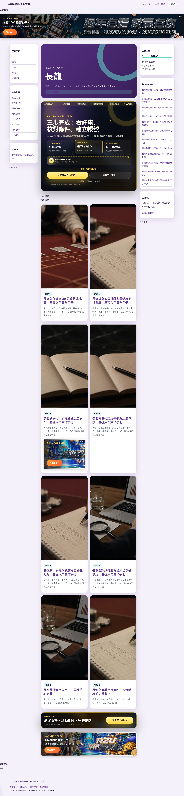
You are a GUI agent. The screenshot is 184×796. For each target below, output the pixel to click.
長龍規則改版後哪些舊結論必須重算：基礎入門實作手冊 (111, 301)
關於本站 (34, 787)
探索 (144, 4)
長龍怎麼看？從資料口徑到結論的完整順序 (111, 692)
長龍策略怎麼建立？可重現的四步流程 (157, 141)
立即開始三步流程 (67, 175)
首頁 (14, 56)
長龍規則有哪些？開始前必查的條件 (157, 109)
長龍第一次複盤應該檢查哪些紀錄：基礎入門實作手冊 (63, 572)
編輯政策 (16, 78)
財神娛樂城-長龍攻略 (18, 4)
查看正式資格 (119, 720)
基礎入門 (16, 97)
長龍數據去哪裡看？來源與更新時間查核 (157, 164)
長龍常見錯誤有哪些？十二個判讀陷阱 (157, 155)
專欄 (157, 4)
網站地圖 (44, 787)
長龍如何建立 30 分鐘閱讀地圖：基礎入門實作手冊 (63, 301)
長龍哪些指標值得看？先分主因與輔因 (157, 173)
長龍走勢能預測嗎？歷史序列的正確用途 (157, 182)
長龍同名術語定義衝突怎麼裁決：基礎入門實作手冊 (111, 420)
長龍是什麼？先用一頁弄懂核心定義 (63, 692)
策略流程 (16, 113)
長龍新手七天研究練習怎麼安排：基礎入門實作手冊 (63, 420)
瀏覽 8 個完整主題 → (54, 92)
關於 (163, 4)
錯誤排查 (16, 124)
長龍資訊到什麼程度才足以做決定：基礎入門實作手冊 (111, 572)
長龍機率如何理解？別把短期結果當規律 (157, 123)
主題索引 (13, 787)
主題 (151, 4)
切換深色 (172, 4)
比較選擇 (16, 129)
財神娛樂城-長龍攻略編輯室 (23, 156)
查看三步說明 (110, 175)
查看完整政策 (148, 213)
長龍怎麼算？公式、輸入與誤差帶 (157, 116)
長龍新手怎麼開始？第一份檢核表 (157, 148)
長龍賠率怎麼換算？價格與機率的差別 (157, 132)
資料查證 (16, 103)
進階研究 (16, 135)
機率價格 (16, 108)
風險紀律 (16, 119)
